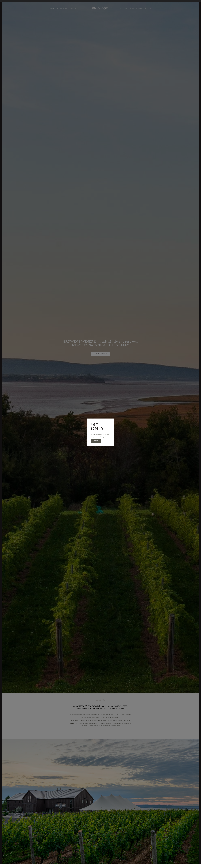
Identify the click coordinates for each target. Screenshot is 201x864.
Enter (96, 441)
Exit (104, 441)
